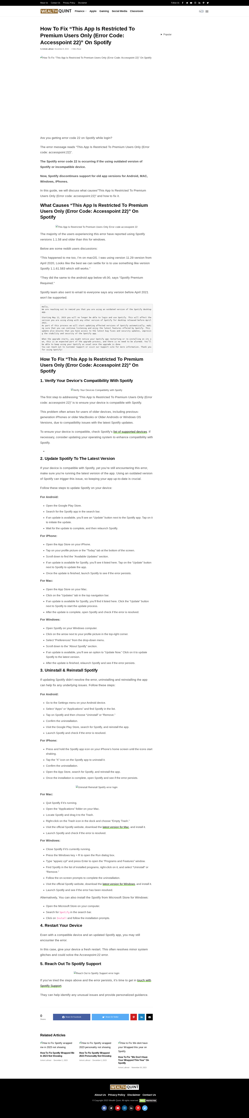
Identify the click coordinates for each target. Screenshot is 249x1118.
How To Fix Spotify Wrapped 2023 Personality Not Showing (95, 1054)
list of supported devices (130, 431)
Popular (167, 34)
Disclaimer (82, 3)
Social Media (119, 11)
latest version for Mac (116, 827)
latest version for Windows (119, 883)
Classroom (136, 11)
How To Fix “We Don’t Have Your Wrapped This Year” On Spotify (133, 1060)
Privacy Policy (69, 3)
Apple (93, 11)
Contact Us (55, 3)
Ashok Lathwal (47, 49)
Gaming (104, 11)
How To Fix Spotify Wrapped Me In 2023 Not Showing (57, 1054)
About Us (44, 3)
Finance (79, 11)
